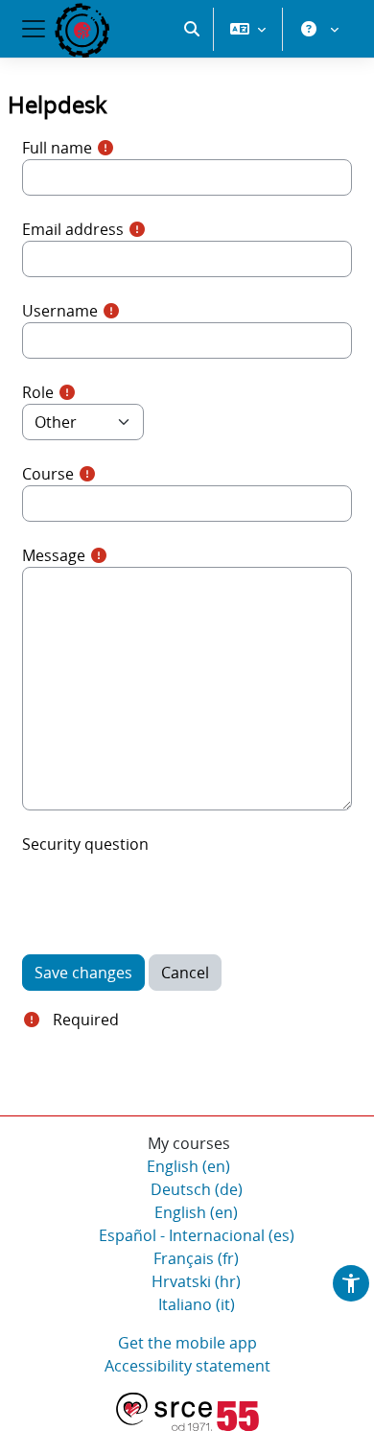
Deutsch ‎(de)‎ (197, 1189)
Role (38, 392)
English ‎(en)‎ (188, 1166)
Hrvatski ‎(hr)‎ (196, 1281)
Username (60, 310)
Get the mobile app (187, 1342)
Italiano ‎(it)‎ (196, 1304)
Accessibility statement (187, 1365)
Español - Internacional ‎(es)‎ (196, 1235)
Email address (73, 229)
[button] (192, 29)
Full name (57, 147)
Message (53, 555)
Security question (85, 844)
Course (48, 473)
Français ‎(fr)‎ (196, 1258)
